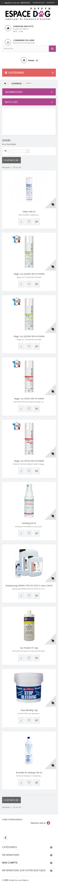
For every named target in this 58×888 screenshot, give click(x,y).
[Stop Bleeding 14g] (29, 688)
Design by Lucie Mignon (19, 880)
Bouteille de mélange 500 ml (29, 772)
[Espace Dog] (29, 14)
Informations (13, 92)
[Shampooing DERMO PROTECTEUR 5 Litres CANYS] (29, 563)
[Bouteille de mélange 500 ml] (29, 750)
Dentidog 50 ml (29, 523)
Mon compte (10, 863)
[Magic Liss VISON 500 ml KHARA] (29, 438)
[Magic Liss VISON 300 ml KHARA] (29, 376)
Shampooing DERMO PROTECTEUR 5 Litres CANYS (29, 585)
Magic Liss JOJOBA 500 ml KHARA (29, 336)
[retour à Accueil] (5, 83)
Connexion (50, 2)
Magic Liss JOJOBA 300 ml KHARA (29, 274)
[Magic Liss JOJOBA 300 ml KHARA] (29, 251)
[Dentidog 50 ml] (29, 501)
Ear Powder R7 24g (29, 647)
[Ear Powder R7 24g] (29, 625)
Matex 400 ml (29, 211)
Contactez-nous (38, 2)
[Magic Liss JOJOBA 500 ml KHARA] (29, 314)
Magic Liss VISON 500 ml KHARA (29, 460)
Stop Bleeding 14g (29, 710)
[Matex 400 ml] (29, 189)
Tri (5, 151)
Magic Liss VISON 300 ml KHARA (29, 398)
